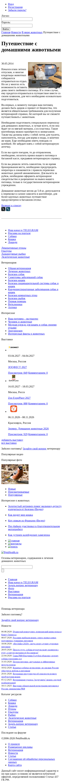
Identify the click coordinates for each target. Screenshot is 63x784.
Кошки (12, 239)
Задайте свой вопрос (35, 448)
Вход (11, 4)
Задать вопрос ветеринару (23, 585)
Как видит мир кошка (20, 514)
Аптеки (12, 307)
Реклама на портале (19, 233)
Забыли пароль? (17, 10)
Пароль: (5, 22)
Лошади (12, 242)
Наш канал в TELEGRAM (23, 230)
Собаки (12, 236)
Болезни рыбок (16, 298)
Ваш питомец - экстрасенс (23, 318)
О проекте (14, 744)
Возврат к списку (11, 205)
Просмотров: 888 (18, 403)
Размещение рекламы (20, 747)
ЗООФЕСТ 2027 (17, 367)
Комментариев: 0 (38, 372)
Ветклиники (15, 304)
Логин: (5, 15)
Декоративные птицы (13, 247)
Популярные (15, 494)
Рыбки (12, 715)
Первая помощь (17, 301)
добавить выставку (12, 440)
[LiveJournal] (8, 209)
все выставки (9, 443)
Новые (12, 488)
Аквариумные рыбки (13, 253)
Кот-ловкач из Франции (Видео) (26, 520)
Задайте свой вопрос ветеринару (20, 620)
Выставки (13, 591)
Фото (11, 588)
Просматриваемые (18, 491)
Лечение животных (19, 271)
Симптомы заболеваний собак (25, 277)
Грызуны (6, 250)
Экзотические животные (15, 256)
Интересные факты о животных (26, 333)
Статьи (12, 727)
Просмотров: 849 (18, 372)
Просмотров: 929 (18, 434)
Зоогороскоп (15, 330)
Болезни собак (16, 274)
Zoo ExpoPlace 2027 (19, 397)
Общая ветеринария (19, 268)
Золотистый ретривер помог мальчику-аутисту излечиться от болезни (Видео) (35, 508)
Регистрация (15, 7)
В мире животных (32, 32)
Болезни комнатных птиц (22, 295)
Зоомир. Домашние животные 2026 (28, 428)
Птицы (12, 709)
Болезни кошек (16, 280)
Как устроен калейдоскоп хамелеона (29, 535)
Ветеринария (15, 594)
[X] (3, 209)
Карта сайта (15, 765)
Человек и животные (20, 321)
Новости (16, 32)
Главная (5, 32)
